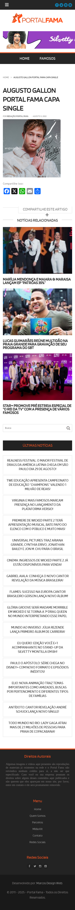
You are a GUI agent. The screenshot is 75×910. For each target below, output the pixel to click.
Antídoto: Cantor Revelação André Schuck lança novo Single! (38, 709)
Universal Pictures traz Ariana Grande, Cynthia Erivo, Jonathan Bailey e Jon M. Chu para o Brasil (37, 545)
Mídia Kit (37, 829)
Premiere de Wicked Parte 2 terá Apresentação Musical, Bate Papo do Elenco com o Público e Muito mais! (37, 525)
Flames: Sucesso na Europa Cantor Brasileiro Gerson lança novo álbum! (37, 594)
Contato (37, 835)
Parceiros (37, 822)
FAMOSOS (47, 58)
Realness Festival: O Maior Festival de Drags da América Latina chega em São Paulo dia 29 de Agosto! (37, 465)
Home (6, 77)
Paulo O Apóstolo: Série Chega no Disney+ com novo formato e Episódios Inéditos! (37, 667)
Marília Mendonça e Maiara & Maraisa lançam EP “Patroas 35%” (37, 281)
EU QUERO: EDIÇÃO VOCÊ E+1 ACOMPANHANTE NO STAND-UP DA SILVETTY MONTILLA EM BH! (37, 647)
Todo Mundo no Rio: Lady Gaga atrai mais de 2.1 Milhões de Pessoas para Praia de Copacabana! (37, 727)
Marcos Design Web (49, 883)
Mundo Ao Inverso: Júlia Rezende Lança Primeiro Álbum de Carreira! (37, 630)
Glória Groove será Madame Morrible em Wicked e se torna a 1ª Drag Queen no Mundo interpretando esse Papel (37, 612)
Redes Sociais (37, 842)
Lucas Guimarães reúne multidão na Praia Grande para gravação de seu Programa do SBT (35, 344)
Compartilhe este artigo (45, 209)
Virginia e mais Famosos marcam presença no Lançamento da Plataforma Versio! (37, 505)
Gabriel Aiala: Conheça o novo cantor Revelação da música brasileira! (38, 578)
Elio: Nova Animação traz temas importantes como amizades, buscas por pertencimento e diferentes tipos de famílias (37, 689)
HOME (24, 58)
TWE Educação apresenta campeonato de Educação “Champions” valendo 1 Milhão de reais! (37, 485)
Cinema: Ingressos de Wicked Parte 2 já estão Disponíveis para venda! (37, 562)
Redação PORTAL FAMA (17, 116)
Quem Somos (38, 816)
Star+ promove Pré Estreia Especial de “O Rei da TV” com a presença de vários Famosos (37, 409)
